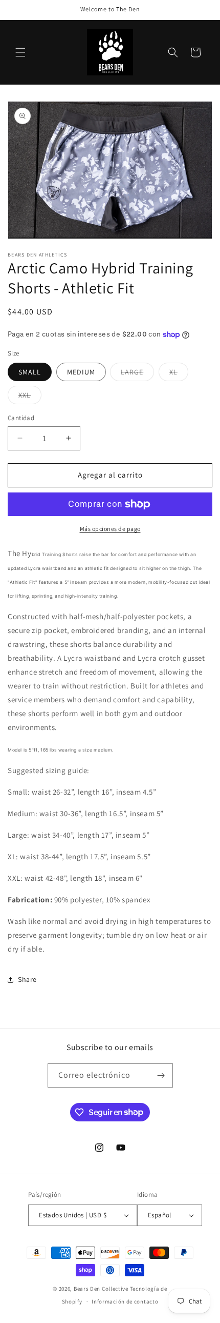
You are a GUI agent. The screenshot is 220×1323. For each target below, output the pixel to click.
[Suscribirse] (161, 1075)
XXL (29, 397)
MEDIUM (81, 372)
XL (178, 374)
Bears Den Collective (101, 1288)
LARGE (137, 374)
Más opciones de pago (110, 528)
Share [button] (27, 979)
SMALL (29, 372)
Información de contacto (125, 1301)
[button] (20, 52)
